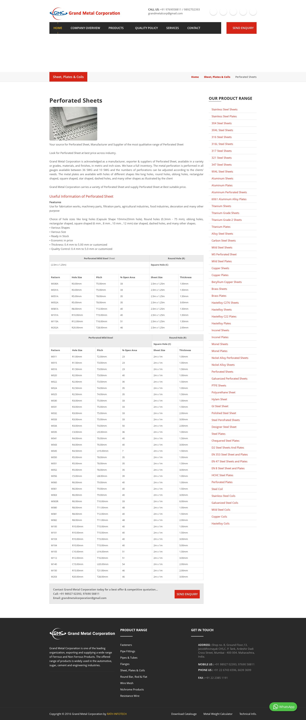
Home (57, 28)
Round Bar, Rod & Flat (133, 676)
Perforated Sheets (222, 371)
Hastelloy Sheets (222, 309)
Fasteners (126, 645)
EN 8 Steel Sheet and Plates (228, 468)
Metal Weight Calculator (218, 714)
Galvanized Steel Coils (225, 502)
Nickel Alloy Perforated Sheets (230, 358)
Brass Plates (219, 295)
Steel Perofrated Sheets (226, 420)
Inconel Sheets (220, 330)
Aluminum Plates (222, 185)
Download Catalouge (184, 714)
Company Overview (85, 28)
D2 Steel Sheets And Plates (228, 447)
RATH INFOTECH (117, 714)
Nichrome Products (132, 689)
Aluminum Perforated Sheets (229, 192)
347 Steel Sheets (222, 164)
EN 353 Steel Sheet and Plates (230, 454)
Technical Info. (248, 714)
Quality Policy (146, 28)
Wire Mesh (126, 683)
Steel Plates (218, 433)
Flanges (124, 664)
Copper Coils (219, 516)
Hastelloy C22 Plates (224, 316)
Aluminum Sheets (222, 178)
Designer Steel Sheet (224, 427)
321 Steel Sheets (222, 157)
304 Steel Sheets (222, 123)
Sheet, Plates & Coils (68, 77)
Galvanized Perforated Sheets (229, 378)
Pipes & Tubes (128, 657)
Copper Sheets (220, 268)
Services (172, 28)
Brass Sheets (219, 289)
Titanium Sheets (221, 206)
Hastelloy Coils (221, 523)
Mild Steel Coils (221, 509)
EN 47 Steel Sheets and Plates (229, 461)
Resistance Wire (129, 696)
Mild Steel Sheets (222, 247)
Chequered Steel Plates (225, 440)
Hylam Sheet (219, 399)
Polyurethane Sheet (223, 392)
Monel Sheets (220, 344)
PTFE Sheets (219, 385)
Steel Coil (217, 489)
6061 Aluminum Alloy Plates (229, 199)
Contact (193, 28)
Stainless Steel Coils (223, 496)
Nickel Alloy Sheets (223, 364)
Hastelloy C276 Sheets (225, 302)
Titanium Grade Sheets (225, 213)
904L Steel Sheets (222, 171)
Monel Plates (219, 351)
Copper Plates (220, 275)
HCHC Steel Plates (222, 475)
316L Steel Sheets (222, 144)
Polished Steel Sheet (224, 413)
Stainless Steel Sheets (224, 109)
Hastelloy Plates (221, 323)
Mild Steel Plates (222, 261)
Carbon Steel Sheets (224, 240)
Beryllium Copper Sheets (227, 282)
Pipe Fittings (127, 651)
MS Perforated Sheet (224, 254)
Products (116, 28)
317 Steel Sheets (222, 151)
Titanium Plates (221, 226)
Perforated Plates (222, 482)
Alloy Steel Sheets (222, 233)
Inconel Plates (220, 337)
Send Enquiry (243, 28)
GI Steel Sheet (220, 406)
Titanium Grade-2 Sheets (227, 220)
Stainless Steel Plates (224, 116)
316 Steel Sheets (222, 137)
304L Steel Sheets (222, 130)
